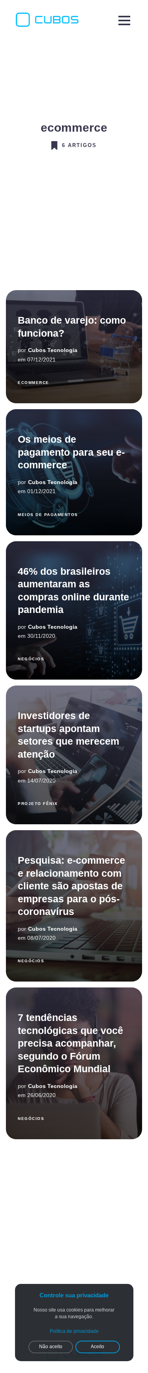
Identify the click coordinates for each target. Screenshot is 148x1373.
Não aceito (50, 1346)
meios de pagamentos (48, 514)
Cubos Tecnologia (52, 350)
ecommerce (33, 382)
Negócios (31, 659)
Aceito (97, 1346)
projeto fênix (38, 803)
